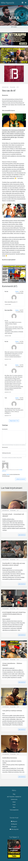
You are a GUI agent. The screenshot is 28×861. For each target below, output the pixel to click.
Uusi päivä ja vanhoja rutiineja (12, 710)
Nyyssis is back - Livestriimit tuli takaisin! (13, 515)
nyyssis (15, 826)
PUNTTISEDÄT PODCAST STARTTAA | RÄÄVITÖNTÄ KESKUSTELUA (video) (14, 614)
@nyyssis (14, 824)
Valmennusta (14, 799)
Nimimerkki (5, 447)
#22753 (21, 365)
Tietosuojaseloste (14, 810)
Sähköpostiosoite (6, 453)
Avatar (3, 461)
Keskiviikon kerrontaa (9, 758)
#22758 (21, 291)
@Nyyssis (14, 821)
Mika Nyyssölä (14, 829)
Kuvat (14, 804)
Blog (14, 794)
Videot (14, 802)
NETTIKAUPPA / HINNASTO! (14, 796)
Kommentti (4, 429)
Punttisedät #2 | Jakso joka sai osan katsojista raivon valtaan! (13, 564)
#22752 (21, 398)
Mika (14, 807)
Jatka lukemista (22, 535)
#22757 (21, 310)
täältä (7, 474)
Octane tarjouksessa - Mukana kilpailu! (12, 664)
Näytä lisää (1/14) (14, 420)
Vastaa (17, 291)
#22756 (21, 341)
